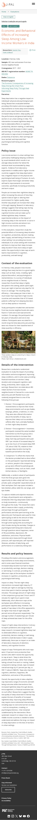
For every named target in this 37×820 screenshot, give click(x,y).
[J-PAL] (8, 5)
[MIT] (18, 810)
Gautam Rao (17, 50)
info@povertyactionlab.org (10, 773)
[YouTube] (24, 816)
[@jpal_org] (12, 816)
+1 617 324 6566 (7, 770)
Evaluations (15, 12)
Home (4, 12)
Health (4, 26)
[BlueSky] (20, 816)
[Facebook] (28, 816)
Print (33, 50)
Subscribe (8, 790)
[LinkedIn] (8, 816)
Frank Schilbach (8, 52)
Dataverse (11, 77)
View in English (8, 17)
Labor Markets (14, 26)
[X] (16, 816)
